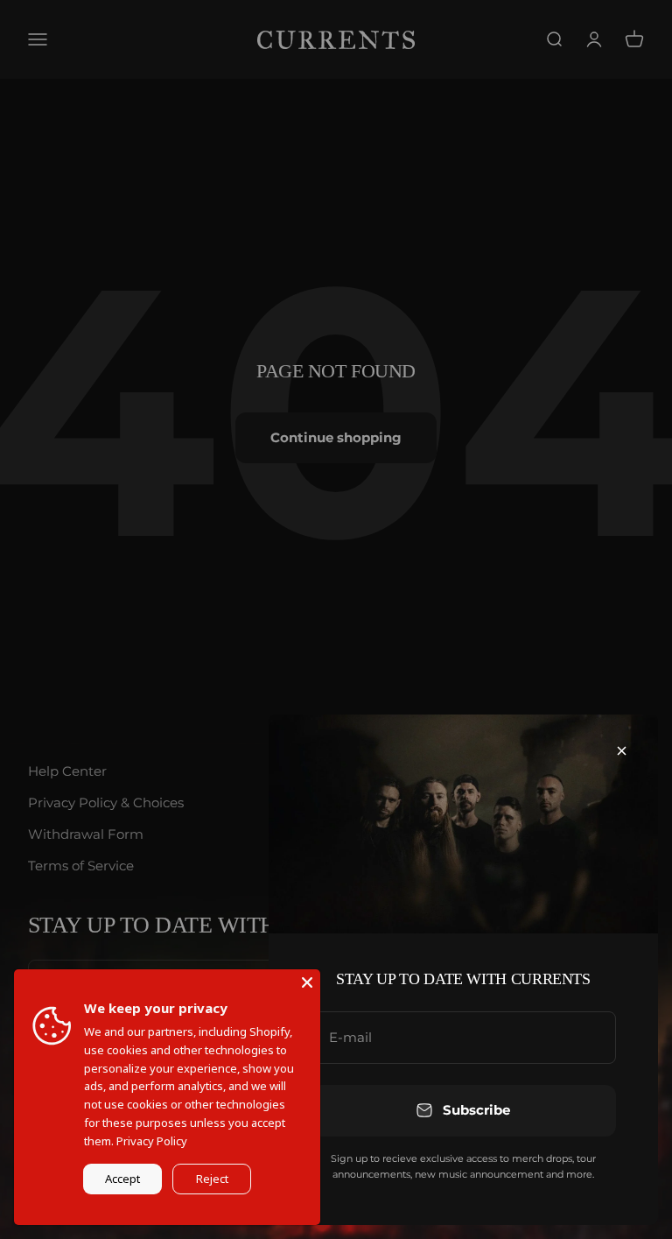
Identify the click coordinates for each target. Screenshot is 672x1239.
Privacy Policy (151, 1141)
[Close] (621, 751)
